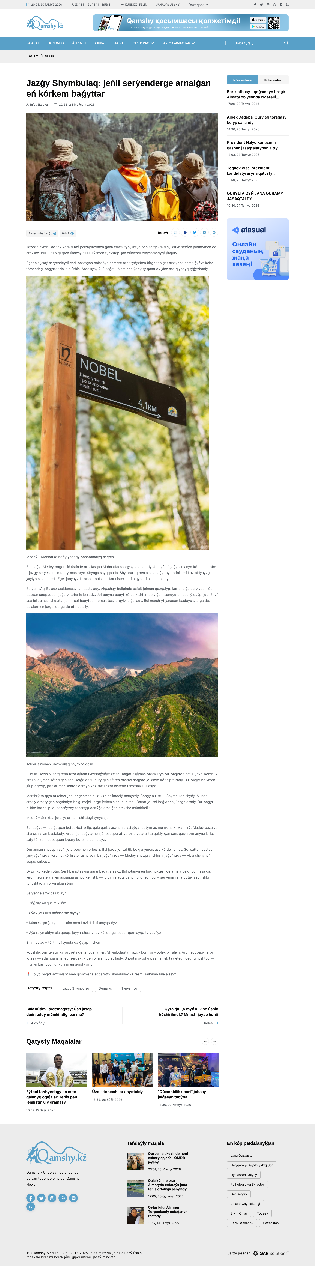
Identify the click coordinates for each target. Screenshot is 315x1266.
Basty (32, 56)
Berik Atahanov (242, 1223)
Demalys (105, 988)
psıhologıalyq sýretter (247, 1184)
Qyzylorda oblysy (244, 1175)
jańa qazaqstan (242, 1155)
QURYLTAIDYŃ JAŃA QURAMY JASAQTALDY (255, 196)
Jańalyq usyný (168, 4)
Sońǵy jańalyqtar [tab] (242, 79)
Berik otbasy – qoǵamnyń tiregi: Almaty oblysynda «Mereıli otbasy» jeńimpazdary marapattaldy (256, 94)
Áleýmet (79, 43)
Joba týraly (244, 43)
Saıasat (32, 43)
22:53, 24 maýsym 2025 (76, 104)
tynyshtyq (129, 988)
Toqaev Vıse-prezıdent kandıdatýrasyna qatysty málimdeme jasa (249, 171)
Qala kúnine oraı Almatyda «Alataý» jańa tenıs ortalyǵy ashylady (167, 1184)
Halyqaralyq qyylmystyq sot (252, 1165)
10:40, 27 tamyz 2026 (243, 205)
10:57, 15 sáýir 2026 (41, 1110)
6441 (66, 233)
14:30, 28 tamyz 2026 (243, 129)
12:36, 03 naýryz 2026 (174, 1105)
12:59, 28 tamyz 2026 (243, 180)
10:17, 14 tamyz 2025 (163, 1223)
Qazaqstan (271, 1223)
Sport (118, 43)
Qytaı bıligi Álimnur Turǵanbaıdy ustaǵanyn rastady (168, 1211)
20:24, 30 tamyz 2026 (46, 4)
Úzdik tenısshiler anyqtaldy (117, 1091)
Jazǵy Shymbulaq (76, 988)
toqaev (262, 1213)
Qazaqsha (197, 5)
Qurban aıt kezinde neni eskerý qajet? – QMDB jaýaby (168, 1157)
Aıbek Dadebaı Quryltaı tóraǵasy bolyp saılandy (256, 120)
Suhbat (100, 43)
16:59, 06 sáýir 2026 (107, 1099)
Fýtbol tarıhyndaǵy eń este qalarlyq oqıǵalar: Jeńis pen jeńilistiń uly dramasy (51, 1096)
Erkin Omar (239, 1213)
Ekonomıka (56, 43)
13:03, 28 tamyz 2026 (243, 154)
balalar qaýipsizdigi (245, 1204)
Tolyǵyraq (140, 43)
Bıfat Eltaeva (39, 104)
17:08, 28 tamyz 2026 (243, 103)
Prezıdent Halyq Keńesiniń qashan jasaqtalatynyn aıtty (252, 145)
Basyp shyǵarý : (40, 233)
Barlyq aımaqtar (175, 43)
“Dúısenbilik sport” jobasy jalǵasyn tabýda (182, 1094)
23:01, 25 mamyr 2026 (164, 1169)
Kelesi (209, 1023)
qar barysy (239, 1194)
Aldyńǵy (38, 1023)
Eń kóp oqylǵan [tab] (273, 79)
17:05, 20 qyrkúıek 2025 (166, 1196)
